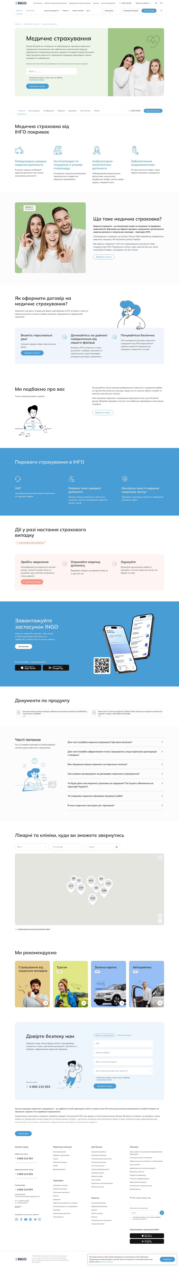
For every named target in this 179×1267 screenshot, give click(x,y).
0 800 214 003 (25, 1174)
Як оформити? (49, 111)
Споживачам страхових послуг (141, 1186)
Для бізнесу (30, 11)
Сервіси (65, 11)
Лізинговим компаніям (61, 1192)
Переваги (61, 111)
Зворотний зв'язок (97, 1224)
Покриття (21, 111)
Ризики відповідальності (100, 1169)
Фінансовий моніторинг (138, 1182)
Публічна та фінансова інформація (55, 3)
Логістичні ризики (97, 1166)
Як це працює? (34, 111)
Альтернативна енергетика (101, 1159)
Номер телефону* (103, 1053)
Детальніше (24, 646)
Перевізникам (58, 1217)
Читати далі (23, 1133)
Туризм (55, 1159)
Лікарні (97, 111)
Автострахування (59, 1152)
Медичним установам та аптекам (65, 1203)
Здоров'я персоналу (98, 1152)
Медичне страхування (61, 1155)
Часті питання (85, 111)
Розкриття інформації (138, 1175)
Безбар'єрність (135, 1189)
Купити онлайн (149, 11)
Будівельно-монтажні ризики (102, 1183)
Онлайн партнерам (60, 1189)
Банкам (56, 1196)
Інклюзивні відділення (108, 3)
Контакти (96, 3)
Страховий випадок (131, 11)
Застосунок (109, 11)
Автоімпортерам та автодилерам (65, 1206)
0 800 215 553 (126, 3)
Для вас (19, 11)
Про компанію (37, 3)
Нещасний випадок (60, 1162)
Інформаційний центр (99, 1206)
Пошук (91, 847)
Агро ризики (96, 1180)
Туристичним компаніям (61, 1213)
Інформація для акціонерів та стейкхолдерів (146, 1161)
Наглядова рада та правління (141, 1158)
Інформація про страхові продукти (80, 3)
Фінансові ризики (97, 1187)
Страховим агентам (60, 1185)
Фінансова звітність (137, 1172)
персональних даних (36, 80)
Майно (55, 1166)
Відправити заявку (37, 86)
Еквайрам (56, 1210)
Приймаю (167, 1259)
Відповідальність (59, 1169)
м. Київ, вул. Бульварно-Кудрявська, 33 (27, 1196)
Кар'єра (94, 1217)
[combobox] (17, 848)
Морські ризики (97, 1176)
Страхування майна (98, 1162)
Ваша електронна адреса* (106, 1062)
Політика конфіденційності (139, 1179)
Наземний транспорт (99, 1155)
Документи (72, 111)
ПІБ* (97, 1043)
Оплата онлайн (78, 11)
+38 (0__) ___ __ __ (35, 71)
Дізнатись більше (106, 1262)
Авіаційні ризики (97, 1173)
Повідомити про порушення (101, 1220)
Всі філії (17, 1206)
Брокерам (57, 1199)
